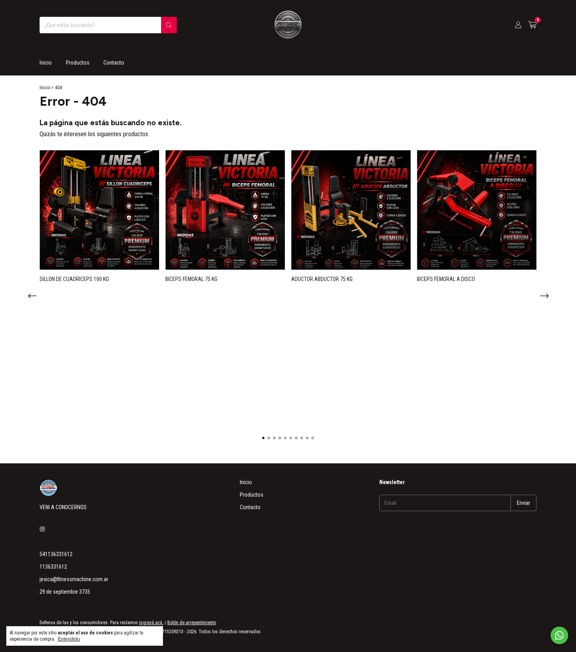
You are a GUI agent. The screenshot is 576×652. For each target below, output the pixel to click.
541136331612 (56, 554)
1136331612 (53, 567)
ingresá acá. (151, 622)
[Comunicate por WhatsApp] (559, 635)
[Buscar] (169, 25)
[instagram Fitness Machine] (42, 529)
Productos (77, 62)
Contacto (113, 62)
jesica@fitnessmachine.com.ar (74, 579)
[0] (532, 25)
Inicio (46, 62)
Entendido (69, 639)
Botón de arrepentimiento (191, 622)
